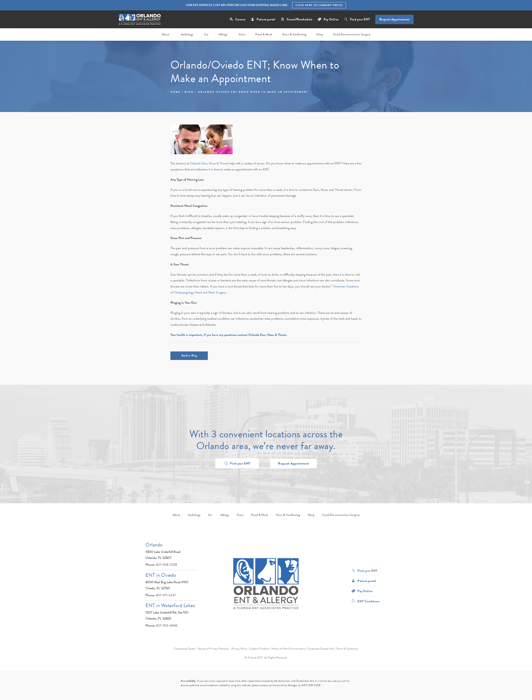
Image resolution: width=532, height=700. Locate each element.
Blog (189, 91)
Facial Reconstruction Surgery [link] (352, 34)
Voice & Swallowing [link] (294, 34)
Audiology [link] (187, 34)
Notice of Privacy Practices (213, 649)
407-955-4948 (166, 625)
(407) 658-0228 (310, 685)
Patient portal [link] (266, 19)
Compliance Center (185, 649)
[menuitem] (166, 34)
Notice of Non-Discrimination (288, 649)
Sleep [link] (319, 34)
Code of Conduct (259, 649)
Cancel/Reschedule (300, 19)
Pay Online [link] (331, 19)
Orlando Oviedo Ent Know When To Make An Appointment (253, 91)
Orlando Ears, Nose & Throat (209, 163)
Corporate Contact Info (321, 649)
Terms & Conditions (347, 649)
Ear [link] (206, 34)
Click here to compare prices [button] (319, 5)
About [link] (166, 34)
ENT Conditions (368, 601)
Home (175, 91)
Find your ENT (360, 19)
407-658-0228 (166, 564)
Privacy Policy (240, 649)
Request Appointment (394, 19)
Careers (240, 19)
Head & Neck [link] (263, 34)
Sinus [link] (242, 34)
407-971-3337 (166, 595)
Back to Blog (189, 355)
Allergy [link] (223, 34)
